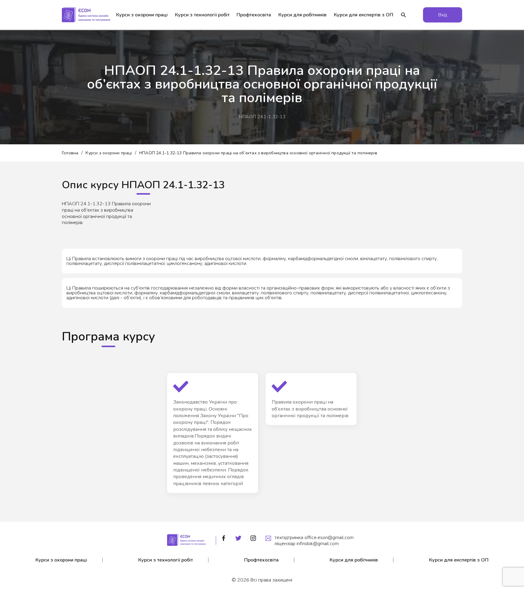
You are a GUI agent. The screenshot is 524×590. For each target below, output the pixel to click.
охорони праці (142, 15)
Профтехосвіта (254, 15)
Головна (70, 153)
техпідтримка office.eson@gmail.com (314, 538)
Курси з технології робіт (165, 560)
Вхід (442, 15)
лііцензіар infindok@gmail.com (306, 544)
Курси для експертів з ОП (459, 560)
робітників (302, 15)
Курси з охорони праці (109, 153)
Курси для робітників (354, 560)
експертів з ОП (363, 15)
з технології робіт (202, 15)
